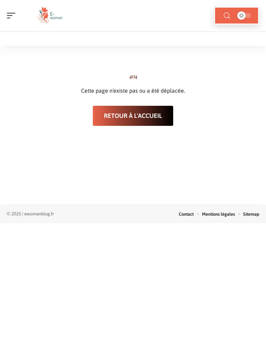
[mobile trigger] (13, 15)
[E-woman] (50, 15)
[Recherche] (227, 15)
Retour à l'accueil (133, 115)
